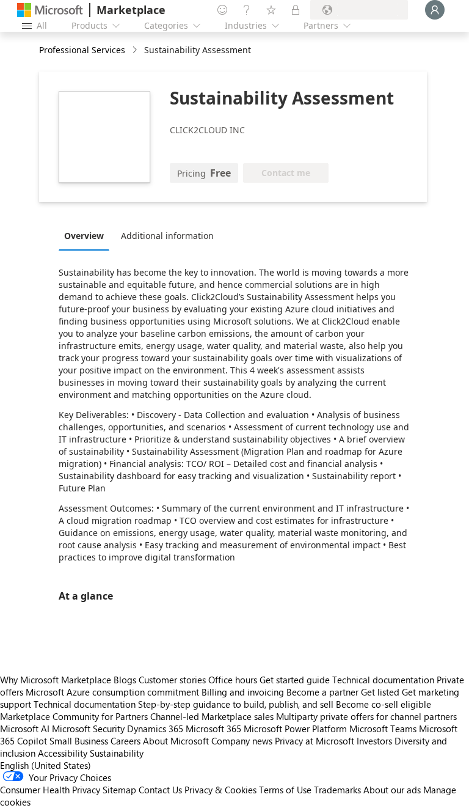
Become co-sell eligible (383, 704)
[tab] (87, 235)
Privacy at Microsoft (314, 741)
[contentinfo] (135, 50)
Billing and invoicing (243, 692)
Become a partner (322, 692)
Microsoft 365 (213, 728)
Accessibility (62, 753)
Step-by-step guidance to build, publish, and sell (235, 704)
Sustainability (117, 753)
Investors (374, 741)
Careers (125, 741)
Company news (241, 741)
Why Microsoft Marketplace (55, 680)
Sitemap (119, 790)
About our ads (392, 790)
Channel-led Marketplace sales (212, 716)
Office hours (232, 680)
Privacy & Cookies (220, 790)
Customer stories (172, 680)
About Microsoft (176, 741)
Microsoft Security (88, 728)
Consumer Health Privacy (50, 790)
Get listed (380, 692)
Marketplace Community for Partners (74, 716)
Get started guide (295, 680)
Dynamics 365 (155, 728)
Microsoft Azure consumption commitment (114, 692)
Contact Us (160, 790)
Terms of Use (285, 790)
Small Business (78, 741)
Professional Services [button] (82, 50)
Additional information (167, 235)
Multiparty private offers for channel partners (366, 716)
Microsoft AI (24, 728)
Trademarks (337, 790)
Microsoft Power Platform (295, 728)
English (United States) (45, 765)
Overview (84, 235)
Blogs (125, 680)
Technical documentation (383, 680)
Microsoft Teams (382, 728)
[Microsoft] (50, 10)
